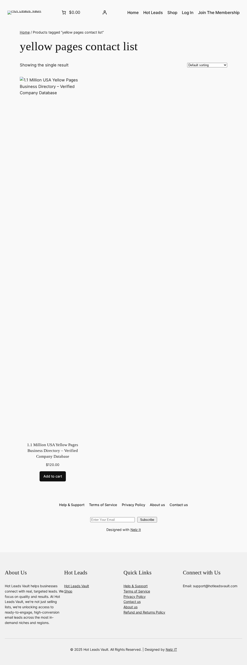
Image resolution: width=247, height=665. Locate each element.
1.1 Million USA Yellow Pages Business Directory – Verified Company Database (52, 450)
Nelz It (135, 530)
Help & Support (136, 586)
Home (25, 32)
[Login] (105, 12)
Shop (68, 591)
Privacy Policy (135, 596)
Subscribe (147, 520)
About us (130, 607)
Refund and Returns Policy (144, 612)
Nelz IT (171, 649)
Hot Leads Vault (76, 586)
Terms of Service (137, 591)
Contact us (132, 602)
